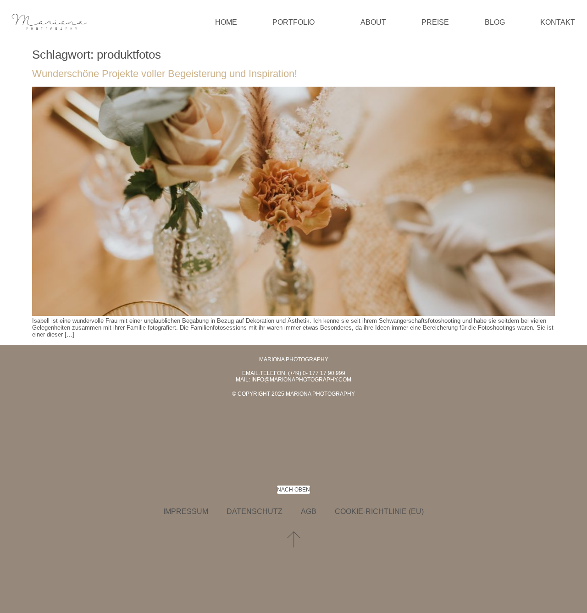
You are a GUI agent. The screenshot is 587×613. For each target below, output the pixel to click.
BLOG (495, 22)
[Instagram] (314, 423)
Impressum (185, 511)
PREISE (435, 22)
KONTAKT (557, 22)
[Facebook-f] (273, 423)
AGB (308, 511)
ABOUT (373, 22)
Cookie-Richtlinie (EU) (379, 511)
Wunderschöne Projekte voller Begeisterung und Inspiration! (164, 73)
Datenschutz (254, 511)
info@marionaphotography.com (301, 379)
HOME (226, 22)
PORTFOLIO (293, 22)
